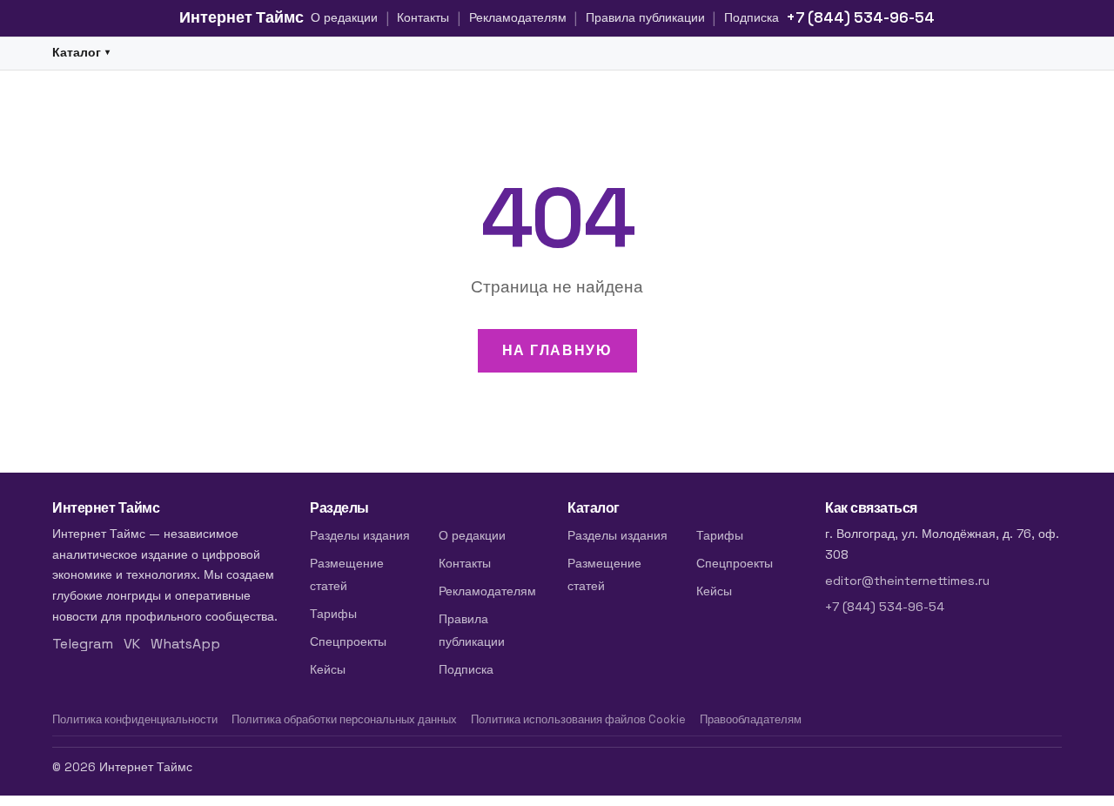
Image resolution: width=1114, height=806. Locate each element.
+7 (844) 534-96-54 (860, 17)
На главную (557, 350)
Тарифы (333, 613)
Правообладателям (751, 719)
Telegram (82, 644)
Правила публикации (645, 17)
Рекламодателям (518, 17)
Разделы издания (360, 535)
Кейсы (328, 669)
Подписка (751, 17)
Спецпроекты (348, 641)
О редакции (344, 17)
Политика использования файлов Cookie (578, 719)
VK (132, 644)
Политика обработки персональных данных (344, 719)
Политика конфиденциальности (135, 719)
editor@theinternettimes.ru (907, 580)
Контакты (423, 17)
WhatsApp (185, 644)
